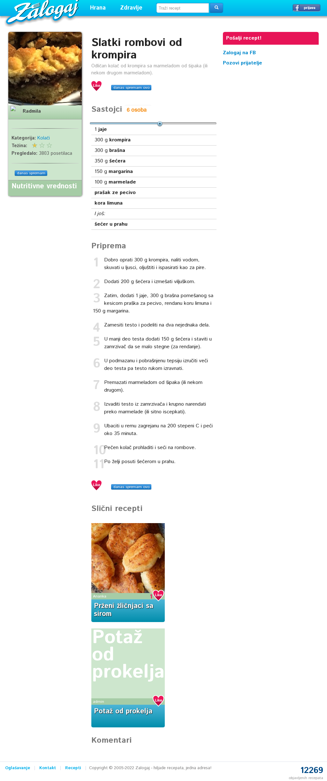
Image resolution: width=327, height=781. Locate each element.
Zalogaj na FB (239, 52)
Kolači (43, 138)
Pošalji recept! (244, 38)
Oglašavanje (17, 768)
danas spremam (31, 173)
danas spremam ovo (131, 87)
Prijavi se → (307, 7)
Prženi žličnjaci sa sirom (123, 610)
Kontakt (47, 768)
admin (98, 701)
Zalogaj (43, 11)
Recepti (73, 768)
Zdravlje (131, 8)
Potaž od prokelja (123, 711)
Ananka (99, 596)
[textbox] (182, 8)
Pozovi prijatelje (242, 63)
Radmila (32, 111)
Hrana (98, 8)
